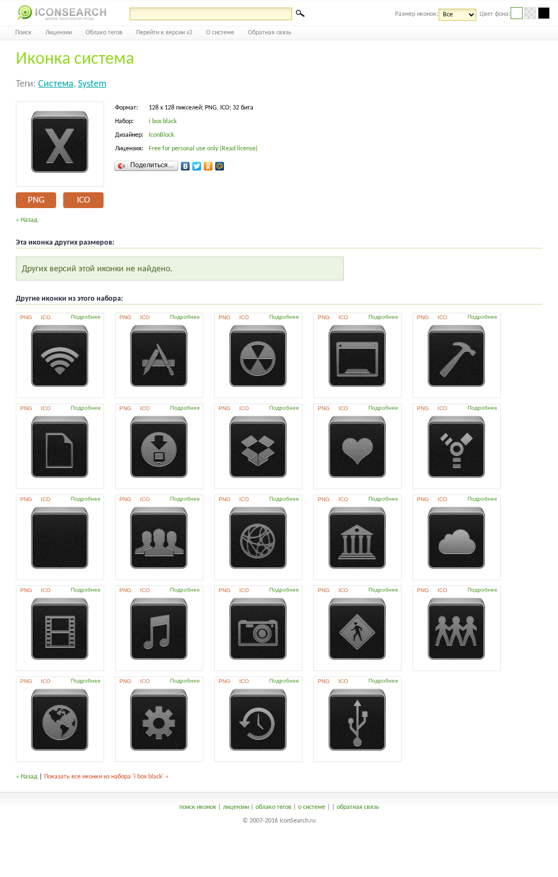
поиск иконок (197, 807)
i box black (163, 121)
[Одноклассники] (208, 166)
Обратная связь (270, 32)
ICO (83, 200)
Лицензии (58, 32)
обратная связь (358, 807)
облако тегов (274, 807)
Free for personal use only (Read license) (203, 148)
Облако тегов (104, 32)
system (92, 84)
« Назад (27, 220)
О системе (220, 32)
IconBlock (161, 135)
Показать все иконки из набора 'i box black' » (106, 777)
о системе (311, 807)
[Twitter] (197, 166)
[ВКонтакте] (185, 166)
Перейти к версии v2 (164, 32)
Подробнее (86, 317)
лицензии (236, 807)
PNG (36, 200)
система (56, 84)
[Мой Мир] (220, 166)
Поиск (23, 32)
